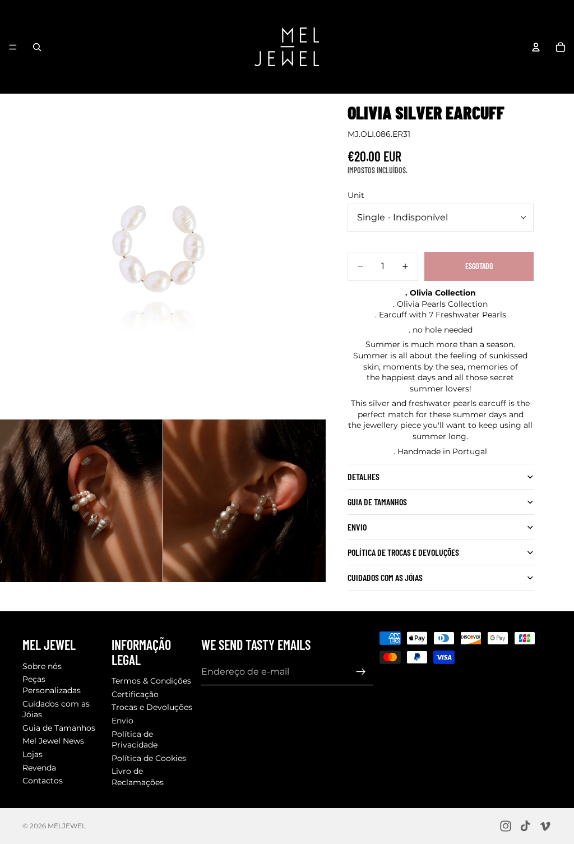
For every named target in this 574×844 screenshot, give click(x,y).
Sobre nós (42, 666)
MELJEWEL (67, 826)
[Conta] (536, 47)
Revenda (39, 767)
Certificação (135, 694)
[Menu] (13, 47)
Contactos (42, 781)
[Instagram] (505, 826)
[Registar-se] (361, 671)
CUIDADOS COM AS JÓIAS (385, 577)
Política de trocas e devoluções (403, 552)
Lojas (32, 754)
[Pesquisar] (37, 47)
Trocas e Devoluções (152, 707)
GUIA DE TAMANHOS (377, 501)
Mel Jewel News (53, 741)
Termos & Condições (151, 681)
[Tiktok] (525, 826)
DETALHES (363, 476)
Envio (357, 527)
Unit (356, 195)
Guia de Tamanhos (58, 727)
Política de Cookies (149, 758)
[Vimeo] (545, 826)
